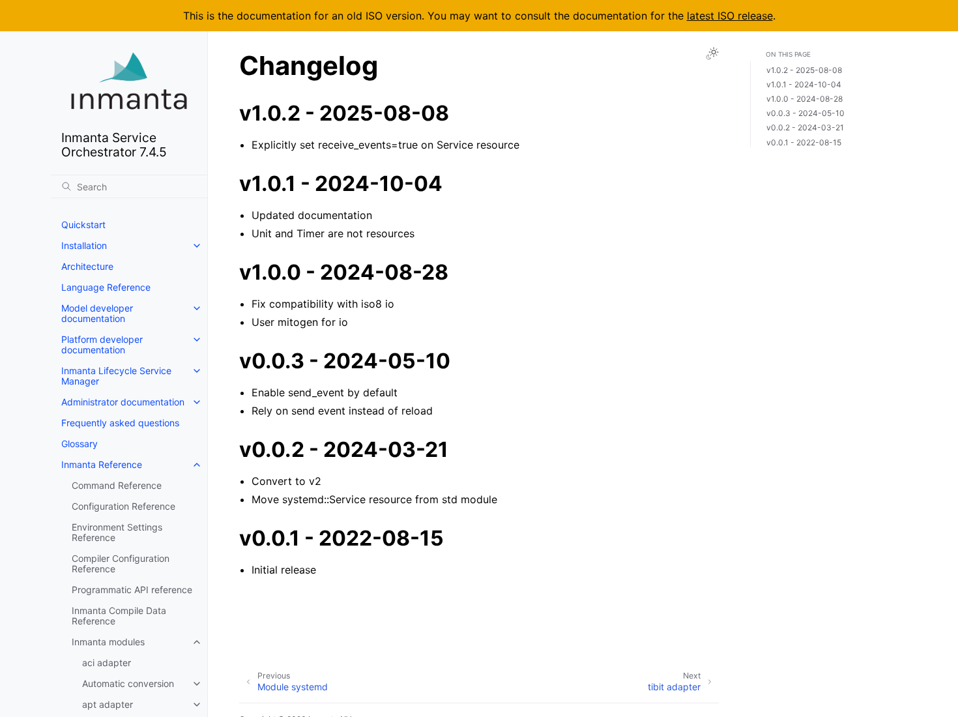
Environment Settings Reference (117, 532)
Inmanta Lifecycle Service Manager (116, 376)
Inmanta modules (108, 641)
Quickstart (83, 224)
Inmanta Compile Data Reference (119, 615)
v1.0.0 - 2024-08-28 (804, 99)
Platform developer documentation (102, 344)
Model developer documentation (97, 313)
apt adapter (107, 704)
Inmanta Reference (101, 464)
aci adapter (106, 662)
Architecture (87, 266)
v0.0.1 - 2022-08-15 (803, 142)
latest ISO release (730, 15)
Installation (84, 245)
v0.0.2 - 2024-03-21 (805, 128)
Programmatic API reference (132, 589)
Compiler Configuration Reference (120, 563)
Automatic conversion (128, 683)
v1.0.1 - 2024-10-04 (803, 85)
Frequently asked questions (120, 422)
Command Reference (117, 485)
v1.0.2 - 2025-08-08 (804, 71)
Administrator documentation (122, 401)
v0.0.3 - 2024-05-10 (805, 114)
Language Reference (106, 287)
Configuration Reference (123, 506)
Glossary (79, 443)
